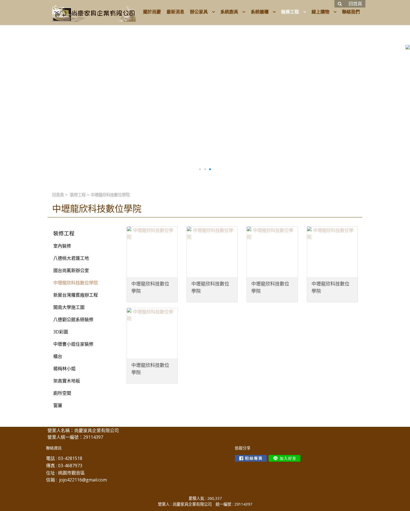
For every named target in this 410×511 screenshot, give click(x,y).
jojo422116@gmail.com (83, 480)
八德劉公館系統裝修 (73, 319)
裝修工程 (78, 194)
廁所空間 (62, 393)
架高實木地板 (66, 381)
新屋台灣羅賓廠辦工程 (75, 295)
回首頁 (58, 194)
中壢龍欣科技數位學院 (75, 283)
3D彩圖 (60, 332)
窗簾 (57, 405)
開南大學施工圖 (69, 307)
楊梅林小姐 (64, 368)
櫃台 (57, 356)
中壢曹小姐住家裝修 (73, 344)
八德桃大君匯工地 (71, 258)
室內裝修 (62, 246)
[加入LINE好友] (284, 458)
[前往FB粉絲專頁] (251, 458)
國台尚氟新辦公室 (71, 270)
